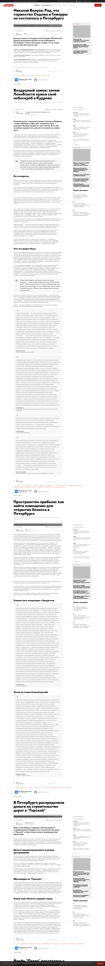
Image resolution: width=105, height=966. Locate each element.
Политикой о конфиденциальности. (9, 964)
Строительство (63, 485)
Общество (30, 787)
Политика (44, 75)
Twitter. (48, 52)
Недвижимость (40, 487)
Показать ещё (76, 144)
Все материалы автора (29, 34)
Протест (38, 75)
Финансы (39, 943)
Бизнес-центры (51, 485)
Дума (48, 75)
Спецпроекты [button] (46, 5)
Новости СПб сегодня (27, 485)
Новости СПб (32, 75)
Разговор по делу (24, 787)
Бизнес (56, 485)
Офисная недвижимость (18, 487)
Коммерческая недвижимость (59, 487)
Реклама (64, 5)
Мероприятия (57, 5)
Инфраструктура (24, 943)
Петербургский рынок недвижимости (75, 485)
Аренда (18, 787)
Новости (18, 75)
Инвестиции (61, 787)
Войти (98, 5)
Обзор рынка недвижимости (30, 487)
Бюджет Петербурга (46, 943)
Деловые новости (43, 485)
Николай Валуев (41, 49)
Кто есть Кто (71, 5)
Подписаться (62, 1)
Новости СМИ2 (17, 84)
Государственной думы (28, 49)
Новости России (25, 75)
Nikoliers (44, 231)
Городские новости (48, 487)
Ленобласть (19, 485)
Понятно (100, 963)
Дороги (18, 943)
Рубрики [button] (37, 5)
